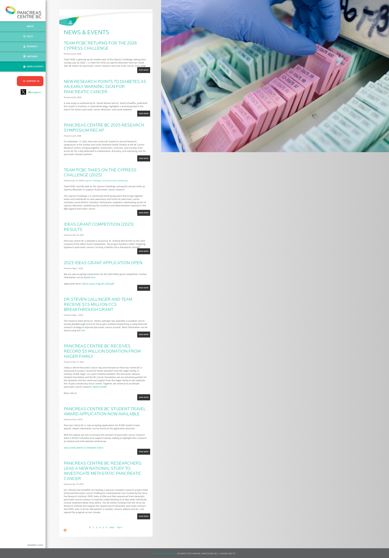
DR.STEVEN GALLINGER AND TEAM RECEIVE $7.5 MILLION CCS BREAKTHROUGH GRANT (98, 304)
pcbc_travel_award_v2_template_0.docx (83, 447)
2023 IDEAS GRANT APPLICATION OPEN (103, 263)
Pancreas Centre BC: (165, 554)
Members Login (35, 545)
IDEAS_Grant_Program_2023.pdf (98, 283)
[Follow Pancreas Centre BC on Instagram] (34, 92)
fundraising (122, 180)
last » (119, 527)
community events (109, 180)
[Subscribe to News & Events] (65, 530)
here (93, 277)
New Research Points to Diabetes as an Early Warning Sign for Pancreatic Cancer (105, 87)
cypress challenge (93, 180)
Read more (144, 71)
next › (112, 527)
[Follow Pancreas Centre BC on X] (23, 92)
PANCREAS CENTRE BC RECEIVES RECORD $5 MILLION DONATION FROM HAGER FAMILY (102, 351)
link (83, 330)
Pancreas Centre (23, 12)
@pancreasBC (100, 386)
